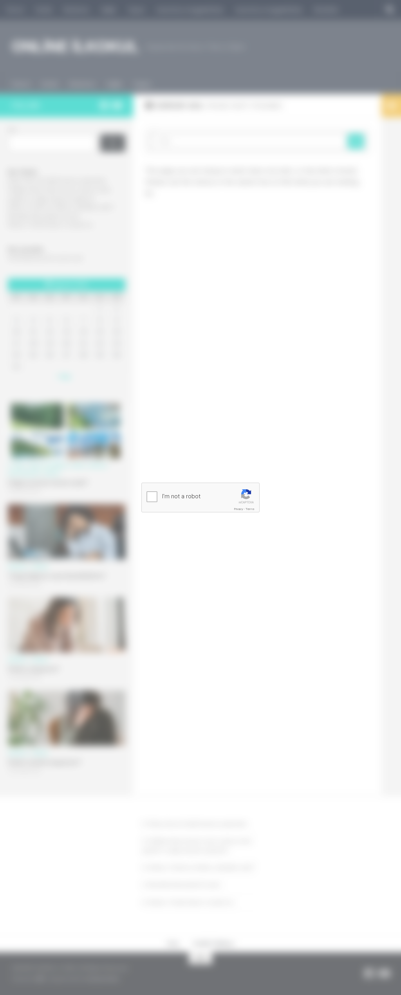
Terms (250, 509)
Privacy (238, 509)
